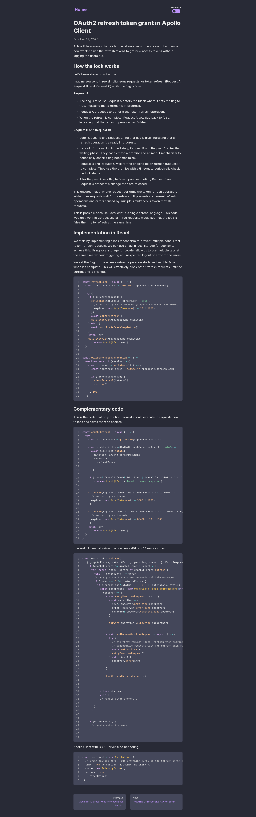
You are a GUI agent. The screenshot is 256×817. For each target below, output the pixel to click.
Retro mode (176, 7)
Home (81, 9)
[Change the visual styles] (176, 11)
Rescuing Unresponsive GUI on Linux (154, 801)
